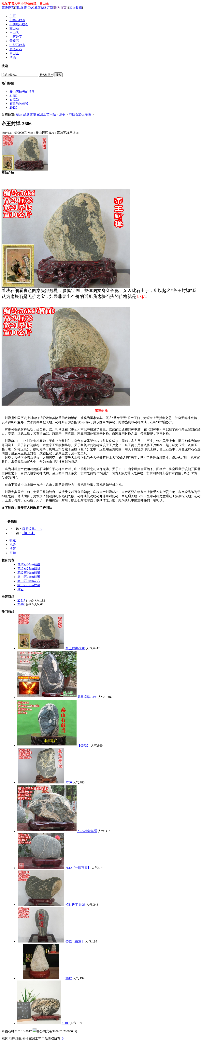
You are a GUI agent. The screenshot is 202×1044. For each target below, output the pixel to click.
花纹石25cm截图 (28, 568)
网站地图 (21, 7)
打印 (12, 553)
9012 (68, 978)
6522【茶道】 (74, 941)
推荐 (12, 548)
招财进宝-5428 (75, 904)
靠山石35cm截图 (28, 585)
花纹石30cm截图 (28, 572)
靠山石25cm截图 (28, 576)
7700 (68, 782)
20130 (13, 107)
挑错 (12, 544)
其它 (20, 589)
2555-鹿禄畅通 (87, 831)
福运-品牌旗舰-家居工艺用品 (36, 114)
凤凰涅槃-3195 (32, 529)
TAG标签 (34, 7)
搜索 (58, 74)
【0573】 (28, 533)
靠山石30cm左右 (28, 581)
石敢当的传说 (18, 103)
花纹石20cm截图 (80, 114)
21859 (13, 95)
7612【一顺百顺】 (78, 868)
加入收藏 (75, 7)
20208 (21, 604)
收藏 (12, 540)
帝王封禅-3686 (75, 648)
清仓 (62, 114)
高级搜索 (8, 7)
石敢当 (14, 99)
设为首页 (60, 7)
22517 (21, 600)
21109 (65, 1023)
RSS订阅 (47, 7)
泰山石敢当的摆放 (22, 91)
